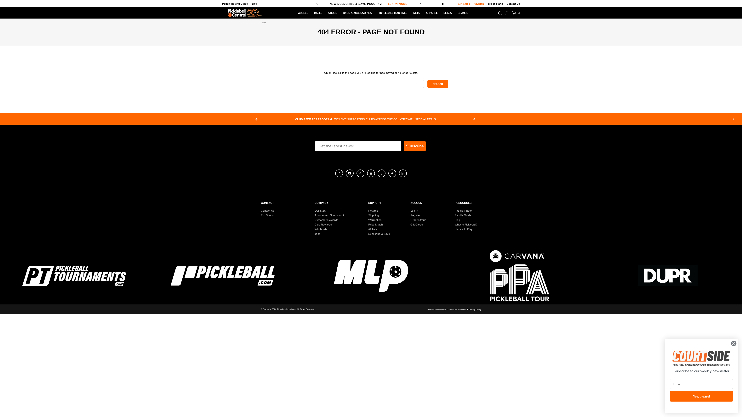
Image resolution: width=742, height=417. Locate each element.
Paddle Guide (463, 215)
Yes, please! (701, 396)
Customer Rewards (326, 219)
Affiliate (372, 229)
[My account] (506, 12)
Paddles (302, 13)
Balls (318, 13)
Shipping (373, 215)
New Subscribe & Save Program (368, 4)
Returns (373, 210)
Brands (463, 13)
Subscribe (415, 146)
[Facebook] (339, 173)
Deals (447, 13)
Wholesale (321, 229)
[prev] (317, 4)
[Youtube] (350, 173)
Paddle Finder (463, 210)
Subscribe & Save (379, 233)
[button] (500, 13)
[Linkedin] (403, 173)
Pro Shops (267, 215)
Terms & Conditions (457, 310)
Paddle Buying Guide (235, 3)
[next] (420, 4)
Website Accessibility (436, 310)
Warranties (374, 219)
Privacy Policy (475, 310)
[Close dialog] (734, 343)
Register (415, 215)
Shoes (332, 13)
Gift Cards (416, 224)
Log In (414, 210)
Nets (416, 13)
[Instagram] (371, 173)
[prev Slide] (256, 119)
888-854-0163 (495, 3)
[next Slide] (474, 119)
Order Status (418, 219)
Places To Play (463, 229)
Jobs (317, 233)
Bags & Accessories (357, 13)
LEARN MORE (397, 4)
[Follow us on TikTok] (381, 173)
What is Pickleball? (466, 224)
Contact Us (513, 3)
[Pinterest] (360, 173)
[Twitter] (392, 173)
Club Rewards (323, 224)
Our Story (320, 210)
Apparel (432, 13)
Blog (254, 3)
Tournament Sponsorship (330, 215)
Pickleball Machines (393, 13)
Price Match (375, 224)
